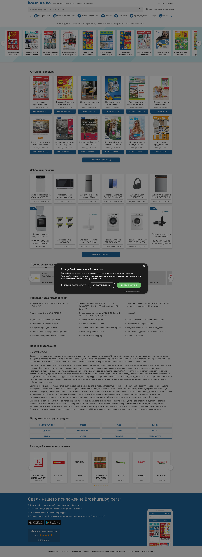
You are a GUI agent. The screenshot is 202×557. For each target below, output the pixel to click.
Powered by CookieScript (132, 291)
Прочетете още (94, 279)
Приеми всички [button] (129, 285)
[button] (73, 285)
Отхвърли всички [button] (102, 285)
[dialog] (101, 278)
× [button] (144, 266)
